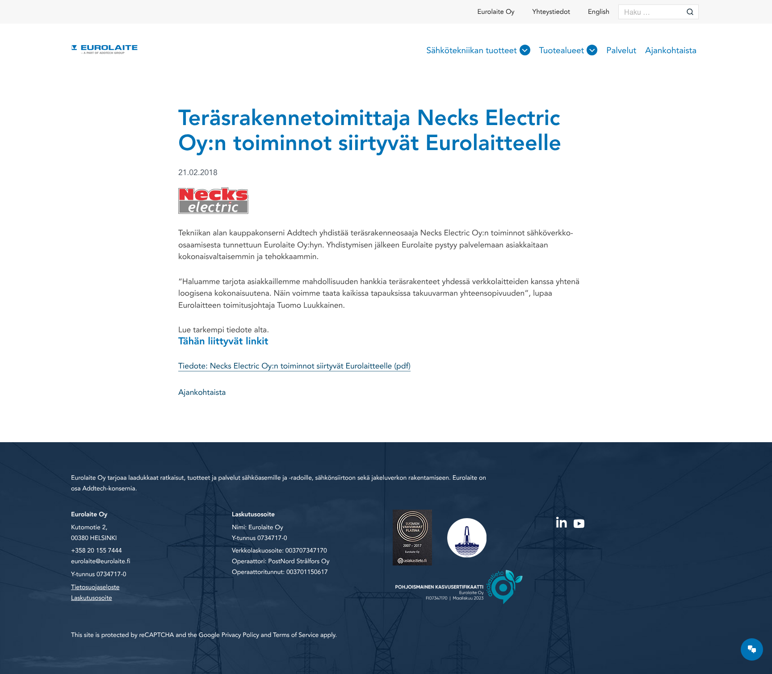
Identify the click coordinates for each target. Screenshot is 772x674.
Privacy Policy (240, 635)
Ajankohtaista (670, 50)
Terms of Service (296, 635)
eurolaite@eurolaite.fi (100, 561)
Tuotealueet (561, 50)
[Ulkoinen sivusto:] (561, 521)
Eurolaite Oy (496, 12)
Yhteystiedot (551, 12)
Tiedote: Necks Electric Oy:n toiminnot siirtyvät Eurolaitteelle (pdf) (294, 366)
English (598, 12)
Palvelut (621, 50)
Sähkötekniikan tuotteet (471, 50)
